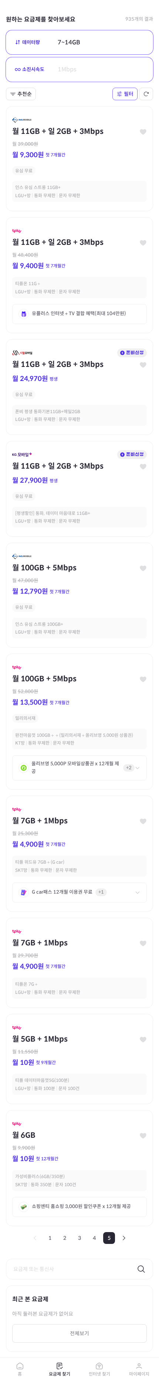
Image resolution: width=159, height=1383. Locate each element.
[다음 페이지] (124, 1238)
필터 (128, 94)
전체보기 (79, 1333)
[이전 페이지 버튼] (35, 1238)
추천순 (24, 94)
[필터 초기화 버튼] (146, 94)
